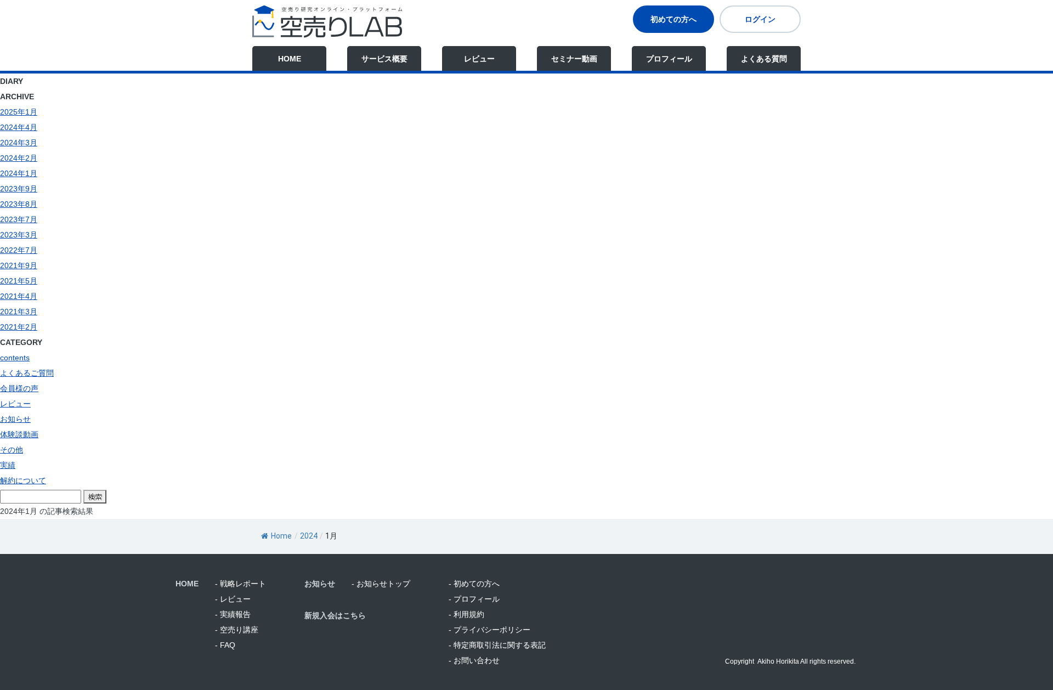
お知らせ (15, 419)
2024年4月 (18, 127)
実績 (7, 465)
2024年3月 (18, 142)
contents (15, 357)
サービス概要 (384, 58)
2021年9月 (18, 265)
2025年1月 (18, 112)
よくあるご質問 (27, 373)
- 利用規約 (466, 614)
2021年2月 (18, 327)
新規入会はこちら (335, 615)
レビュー (479, 58)
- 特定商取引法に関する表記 (497, 645)
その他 (11, 449)
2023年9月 (18, 188)
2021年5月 (18, 280)
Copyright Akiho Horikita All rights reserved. (790, 661)
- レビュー (233, 599)
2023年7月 (18, 219)
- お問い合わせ (474, 660)
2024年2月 (18, 158)
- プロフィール (474, 599)
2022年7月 (18, 250)
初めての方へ (673, 19)
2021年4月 (18, 296)
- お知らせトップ (381, 583)
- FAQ (225, 645)
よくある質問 (764, 58)
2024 (309, 535)
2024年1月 (18, 173)
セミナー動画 (574, 58)
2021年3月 (18, 311)
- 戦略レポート (240, 583)
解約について (23, 480)
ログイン (760, 19)
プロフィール (669, 58)
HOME (289, 58)
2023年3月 (18, 234)
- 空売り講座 (236, 629)
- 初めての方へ (474, 583)
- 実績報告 (233, 614)
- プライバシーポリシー (489, 629)
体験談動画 (19, 434)
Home (281, 535)
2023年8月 (18, 204)
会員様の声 (19, 388)
